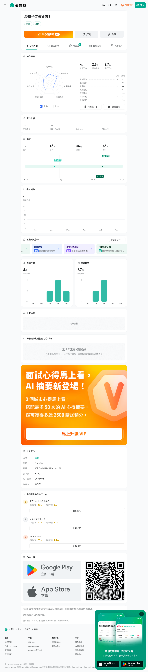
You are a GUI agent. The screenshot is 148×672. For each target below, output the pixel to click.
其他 (37, 458)
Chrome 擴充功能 (35, 650)
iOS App (31, 642)
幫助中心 (78, 654)
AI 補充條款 (79, 646)
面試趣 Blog (56, 642)
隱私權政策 (79, 650)
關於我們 (8, 642)
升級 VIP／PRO (11, 646)
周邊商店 (8, 654)
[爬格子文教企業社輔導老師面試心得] (44, 249)
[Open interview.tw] (6, 629)
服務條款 (78, 642)
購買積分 (8, 650)
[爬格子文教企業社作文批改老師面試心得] (77, 249)
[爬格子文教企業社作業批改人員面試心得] (111, 249)
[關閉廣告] (141, 614)
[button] (15, 646)
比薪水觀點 (56, 646)
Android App (33, 646)
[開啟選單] (5, 5)
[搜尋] (110, 5)
